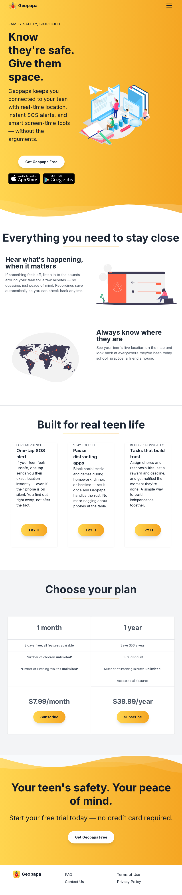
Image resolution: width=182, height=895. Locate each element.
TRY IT (34, 530)
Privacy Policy (129, 881)
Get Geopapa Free (41, 162)
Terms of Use (128, 874)
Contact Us (74, 881)
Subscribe (49, 717)
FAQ (68, 874)
